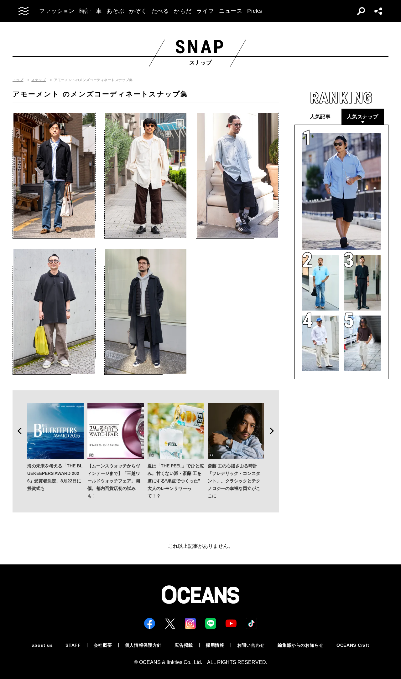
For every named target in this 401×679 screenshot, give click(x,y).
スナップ (38, 80)
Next (274, 431)
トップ (18, 80)
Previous (17, 431)
